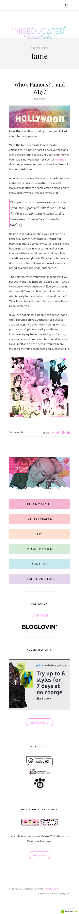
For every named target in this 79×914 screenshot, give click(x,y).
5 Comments (16, 432)
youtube (60, 159)
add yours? (39, 855)
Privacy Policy (52, 888)
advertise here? (39, 722)
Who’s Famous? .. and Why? (39, 88)
